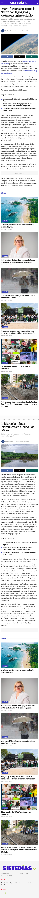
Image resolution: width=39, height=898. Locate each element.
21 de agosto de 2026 (7, 335)
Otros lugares (10, 883)
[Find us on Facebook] (1, 893)
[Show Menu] (2, 2)
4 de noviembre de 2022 (22, 441)
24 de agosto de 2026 (7, 229)
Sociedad (25, 883)
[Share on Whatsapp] (32, 56)
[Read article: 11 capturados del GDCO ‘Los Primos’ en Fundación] (19, 351)
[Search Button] (37, 2)
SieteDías (10, 31)
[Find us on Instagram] (5, 893)
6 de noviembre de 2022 (21, 31)
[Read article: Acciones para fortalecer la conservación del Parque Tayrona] (19, 210)
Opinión (3, 884)
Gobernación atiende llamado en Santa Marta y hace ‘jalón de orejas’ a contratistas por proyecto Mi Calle (19, 404)
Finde (31, 883)
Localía (5, 220)
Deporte (18, 883)
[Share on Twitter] (19, 56)
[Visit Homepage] (19, 3)
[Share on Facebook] (7, 56)
